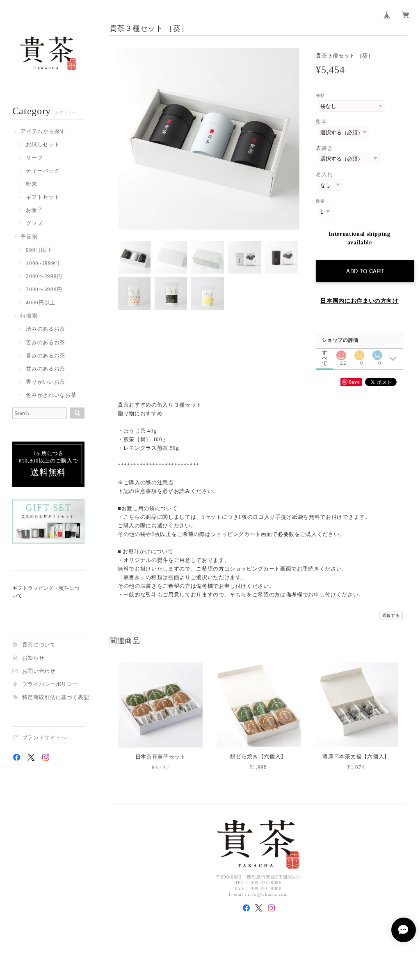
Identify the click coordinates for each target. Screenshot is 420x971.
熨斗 (321, 122)
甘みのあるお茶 (45, 369)
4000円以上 (40, 303)
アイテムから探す (43, 131)
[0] (359, 353)
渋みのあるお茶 (45, 329)
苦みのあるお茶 (45, 343)
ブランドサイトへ (44, 738)
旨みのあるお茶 (45, 356)
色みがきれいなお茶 (51, 395)
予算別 (29, 237)
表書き (324, 148)
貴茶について (39, 645)
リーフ (34, 158)
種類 (320, 95)
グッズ (34, 223)
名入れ (324, 174)
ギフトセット (42, 197)
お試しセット (42, 145)
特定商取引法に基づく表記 (55, 697)
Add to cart (365, 271)
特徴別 (29, 316)
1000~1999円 (43, 263)
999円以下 (39, 250)
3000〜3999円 (44, 290)
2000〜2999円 (44, 276)
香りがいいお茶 (45, 382)
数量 (320, 201)
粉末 (31, 184)
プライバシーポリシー (50, 684)
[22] (341, 353)
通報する (391, 615)
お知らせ (33, 658)
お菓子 (34, 210)
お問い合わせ (39, 671)
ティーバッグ (42, 171)
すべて (325, 352)
